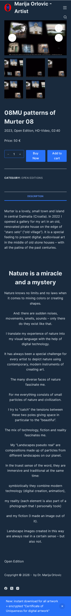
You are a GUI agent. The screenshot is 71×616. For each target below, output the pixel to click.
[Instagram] (17, 588)
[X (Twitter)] (11, 588)
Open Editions (32, 177)
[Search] (65, 17)
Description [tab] (35, 196)
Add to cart (57, 155)
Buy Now (36, 155)
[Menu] (65, 7)
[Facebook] (5, 588)
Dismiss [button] (62, 606)
